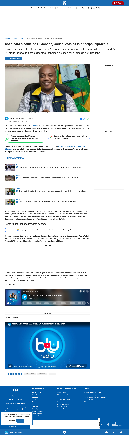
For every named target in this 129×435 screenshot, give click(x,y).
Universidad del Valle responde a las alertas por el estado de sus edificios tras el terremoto (49, 178)
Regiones (14, 38)
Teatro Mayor (35, 409)
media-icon (64, 432)
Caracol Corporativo (37, 413)
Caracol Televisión (37, 395)
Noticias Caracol (36, 392)
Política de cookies (89, 399)
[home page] (64, 3)
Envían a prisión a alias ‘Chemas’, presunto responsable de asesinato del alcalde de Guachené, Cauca (52, 191)
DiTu (33, 404)
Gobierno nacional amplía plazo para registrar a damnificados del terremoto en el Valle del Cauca (51, 167)
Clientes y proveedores (63, 404)
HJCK (33, 402)
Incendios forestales (70, 8)
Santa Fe (37, 8)
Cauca (52, 373)
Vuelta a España (82, 8)
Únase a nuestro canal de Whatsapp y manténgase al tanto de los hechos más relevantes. (24, 138)
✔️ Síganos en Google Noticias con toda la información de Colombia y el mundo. (49, 230)
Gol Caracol (35, 397)
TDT (58, 397)
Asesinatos (42, 373)
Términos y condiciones (90, 402)
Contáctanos (60, 402)
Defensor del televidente (63, 395)
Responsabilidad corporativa (92, 395)
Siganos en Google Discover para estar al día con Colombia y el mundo (70, 137)
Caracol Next (35, 416)
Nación (18, 199)
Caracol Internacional (37, 411)
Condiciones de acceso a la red (92, 392)
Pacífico (21, 38)
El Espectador (35, 406)
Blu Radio (7, 38)
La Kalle (34, 399)
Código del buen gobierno (63, 399)
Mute (106, 432)
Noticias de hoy (30, 373)
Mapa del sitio (60, 409)
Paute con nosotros (62, 406)
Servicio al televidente (62, 392)
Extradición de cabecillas (48, 8)
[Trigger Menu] (6, 3)
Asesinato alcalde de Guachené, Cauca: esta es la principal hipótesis (44, 38)
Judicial (18, 188)
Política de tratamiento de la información (95, 397)
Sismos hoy (59, 8)
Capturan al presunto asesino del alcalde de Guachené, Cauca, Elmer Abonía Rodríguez (48, 201)
